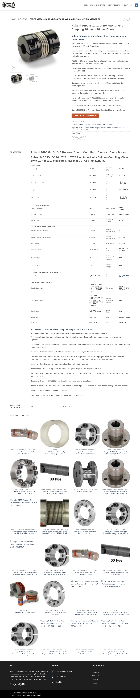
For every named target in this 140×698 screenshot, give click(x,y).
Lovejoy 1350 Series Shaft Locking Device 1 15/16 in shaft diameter (55, 573)
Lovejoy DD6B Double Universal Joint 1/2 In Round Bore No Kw (55, 492)
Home (86, 5)
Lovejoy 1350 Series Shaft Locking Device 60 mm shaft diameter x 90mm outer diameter (24, 654)
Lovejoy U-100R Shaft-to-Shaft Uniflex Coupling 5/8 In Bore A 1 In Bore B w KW (55, 653)
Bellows (22, 19)
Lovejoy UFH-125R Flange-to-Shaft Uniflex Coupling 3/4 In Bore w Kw (115, 492)
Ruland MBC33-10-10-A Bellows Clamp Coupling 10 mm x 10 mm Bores (62, 330)
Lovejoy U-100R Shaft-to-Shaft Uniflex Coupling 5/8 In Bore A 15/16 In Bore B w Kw (54, 533)
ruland (109, 128)
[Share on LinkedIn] (84, 137)
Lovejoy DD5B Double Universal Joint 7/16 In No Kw (116, 573)
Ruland (78, 133)
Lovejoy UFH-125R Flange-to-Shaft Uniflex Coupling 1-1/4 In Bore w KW (85, 613)
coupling (97, 128)
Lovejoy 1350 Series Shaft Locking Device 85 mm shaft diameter (85, 453)
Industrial (110, 124)
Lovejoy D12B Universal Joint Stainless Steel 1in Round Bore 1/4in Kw (24, 532)
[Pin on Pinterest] (81, 137)
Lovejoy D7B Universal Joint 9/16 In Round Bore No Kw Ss (24, 453)
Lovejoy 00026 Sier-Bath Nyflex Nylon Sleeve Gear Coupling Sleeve (55, 453)
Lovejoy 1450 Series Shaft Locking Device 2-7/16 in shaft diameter (85, 653)
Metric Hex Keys (124, 275)
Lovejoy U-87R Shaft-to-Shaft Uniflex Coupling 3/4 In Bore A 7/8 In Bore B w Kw (115, 654)
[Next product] (124, 19)
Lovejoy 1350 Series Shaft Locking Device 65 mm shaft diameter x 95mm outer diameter (115, 533)
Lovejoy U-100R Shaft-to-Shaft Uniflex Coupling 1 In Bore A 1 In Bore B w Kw (24, 573)
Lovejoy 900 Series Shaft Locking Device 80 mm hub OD (85, 532)
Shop (110, 5)
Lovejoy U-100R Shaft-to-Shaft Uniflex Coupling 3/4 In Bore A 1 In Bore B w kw (116, 613)
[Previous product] (128, 19)
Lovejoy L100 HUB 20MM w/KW (24, 612)
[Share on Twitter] (77, 137)
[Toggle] (128, 672)
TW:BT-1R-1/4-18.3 (94, 275)
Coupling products (97, 5)
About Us (116, 5)
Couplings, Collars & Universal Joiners (95, 124)
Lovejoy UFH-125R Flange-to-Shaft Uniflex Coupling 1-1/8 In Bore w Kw (115, 453)
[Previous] (14, 47)
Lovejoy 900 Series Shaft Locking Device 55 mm (55, 613)
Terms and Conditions (30, 692)
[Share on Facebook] (73, 137)
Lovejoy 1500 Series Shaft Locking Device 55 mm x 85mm (24, 492)
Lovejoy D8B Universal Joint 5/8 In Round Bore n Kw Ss (85, 573)
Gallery (94, 684)
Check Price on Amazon (85, 115)
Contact (125, 5)
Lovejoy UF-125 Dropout (85, 491)
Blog (131, 5)
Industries (95, 672)
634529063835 (79, 128)
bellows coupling (89, 128)
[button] (136, 5)
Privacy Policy (15, 692)
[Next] (65, 47)
